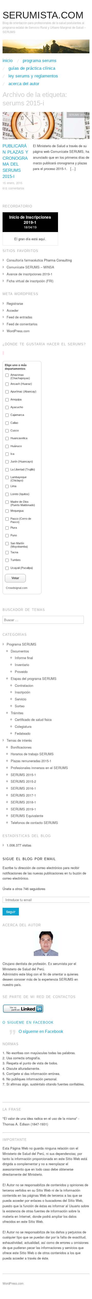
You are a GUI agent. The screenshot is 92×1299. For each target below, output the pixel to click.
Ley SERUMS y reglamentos (33, 76)
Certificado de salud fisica (33, 719)
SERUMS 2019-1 (23, 809)
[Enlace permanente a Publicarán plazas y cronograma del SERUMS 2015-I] (46, 127)
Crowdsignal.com (16, 587)
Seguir (10, 911)
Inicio (8, 60)
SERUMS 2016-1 (23, 788)
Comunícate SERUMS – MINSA (30, 267)
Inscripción (22, 692)
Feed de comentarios (22, 323)
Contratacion (24, 685)
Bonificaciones (21, 747)
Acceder (12, 310)
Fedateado (22, 733)
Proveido (21, 671)
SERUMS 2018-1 (23, 802)
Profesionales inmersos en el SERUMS (39, 767)
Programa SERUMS (39, 60)
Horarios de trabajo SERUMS (32, 753)
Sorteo (20, 705)
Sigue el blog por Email (29, 859)
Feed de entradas (19, 317)
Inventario (22, 664)
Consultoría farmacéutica (25, 260)
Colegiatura (23, 726)
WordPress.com (18, 330)
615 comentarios (13, 188)
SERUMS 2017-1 (23, 795)
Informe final (24, 657)
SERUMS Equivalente (27, 815)
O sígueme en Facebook (28, 1022)
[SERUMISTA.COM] (46, 48)
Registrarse (15, 303)
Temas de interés (19, 740)
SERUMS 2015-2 (23, 781)
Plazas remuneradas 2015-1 (31, 760)
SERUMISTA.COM (43, 15)
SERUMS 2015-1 (78, 115)
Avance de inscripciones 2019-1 (29, 273)
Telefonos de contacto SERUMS (34, 822)
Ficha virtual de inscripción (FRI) (30, 280)
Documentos (20, 651)
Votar (15, 578)
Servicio (20, 699)
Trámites (17, 712)
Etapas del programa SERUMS (33, 678)
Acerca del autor (23, 84)
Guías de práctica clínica (31, 68)
